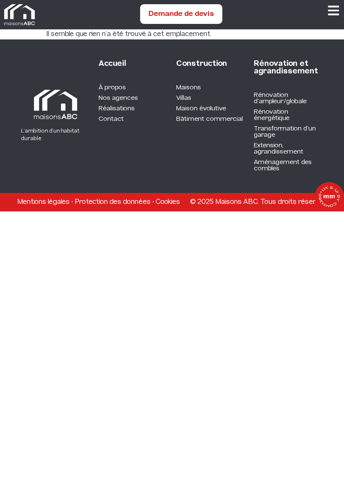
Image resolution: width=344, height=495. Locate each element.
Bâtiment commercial (209, 119)
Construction (201, 64)
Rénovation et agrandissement (286, 67)
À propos (112, 88)
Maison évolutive (201, 109)
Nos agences (118, 98)
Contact (111, 119)
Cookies (168, 202)
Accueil (112, 64)
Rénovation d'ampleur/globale (280, 98)
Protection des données (113, 202)
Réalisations (117, 109)
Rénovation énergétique (271, 115)
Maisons (188, 88)
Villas (183, 98)
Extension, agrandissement (278, 149)
